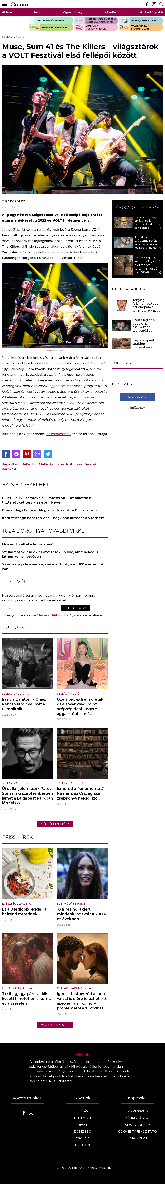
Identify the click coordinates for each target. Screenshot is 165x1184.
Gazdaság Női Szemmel (51, 20)
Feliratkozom (75, 608)
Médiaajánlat (137, 1118)
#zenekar (9, 469)
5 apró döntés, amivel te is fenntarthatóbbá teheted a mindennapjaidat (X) (147, 226)
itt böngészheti (58, 434)
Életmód (64, 903)
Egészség (9, 903)
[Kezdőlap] (19, 4)
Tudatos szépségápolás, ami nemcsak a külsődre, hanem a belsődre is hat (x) (147, 246)
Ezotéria (25, 988)
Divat (82, 1125)
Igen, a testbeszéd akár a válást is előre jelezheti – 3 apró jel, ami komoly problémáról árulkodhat (82, 1000)
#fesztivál (64, 464)
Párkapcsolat (81, 988)
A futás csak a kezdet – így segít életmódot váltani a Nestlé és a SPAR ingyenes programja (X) (147, 268)
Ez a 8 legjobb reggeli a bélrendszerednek (24, 911)
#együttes (10, 464)
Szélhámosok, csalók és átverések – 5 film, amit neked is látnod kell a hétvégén (50, 554)
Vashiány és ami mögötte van (141, 27)
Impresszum (137, 1111)
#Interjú (7, 12)
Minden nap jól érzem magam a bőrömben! (96, 20)
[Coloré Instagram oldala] (154, 4)
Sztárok (79, 903)
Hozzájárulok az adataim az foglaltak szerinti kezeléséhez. (54, 615)
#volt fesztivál (86, 464)
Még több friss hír (55, 1025)
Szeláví (7, 36)
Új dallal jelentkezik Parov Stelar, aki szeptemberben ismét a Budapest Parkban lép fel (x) (27, 795)
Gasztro (25, 903)
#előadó (28, 464)
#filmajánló (111, 12)
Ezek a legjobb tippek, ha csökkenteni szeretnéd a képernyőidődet (144, 327)
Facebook (137, 397)
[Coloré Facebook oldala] (146, 4)
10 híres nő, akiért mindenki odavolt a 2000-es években (81, 914)
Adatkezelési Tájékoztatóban (53, 615)
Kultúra (22, 36)
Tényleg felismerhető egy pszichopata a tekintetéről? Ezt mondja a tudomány (147, 307)
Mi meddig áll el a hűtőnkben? (28, 544)
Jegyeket (9, 358)
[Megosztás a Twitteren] (48, 454)
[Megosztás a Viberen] (37, 454)
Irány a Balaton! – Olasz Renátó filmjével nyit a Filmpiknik (24, 704)
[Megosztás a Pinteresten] (27, 454)
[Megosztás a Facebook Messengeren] (16, 454)
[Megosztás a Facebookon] (6, 454)
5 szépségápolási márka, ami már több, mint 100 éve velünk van (53, 566)
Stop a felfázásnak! (51, 27)
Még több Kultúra (55, 823)
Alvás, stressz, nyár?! (141, 20)
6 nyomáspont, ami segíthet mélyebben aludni (146, 343)
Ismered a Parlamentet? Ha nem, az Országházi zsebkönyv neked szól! (80, 793)
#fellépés (46, 464)
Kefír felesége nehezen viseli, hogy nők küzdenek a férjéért (53, 518)
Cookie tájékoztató (137, 1131)
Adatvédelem (137, 1125)
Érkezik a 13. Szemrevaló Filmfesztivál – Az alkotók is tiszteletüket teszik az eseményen (47, 500)
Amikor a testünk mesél (96, 27)
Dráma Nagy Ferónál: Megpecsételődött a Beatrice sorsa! (51, 510)
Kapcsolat (137, 1138)
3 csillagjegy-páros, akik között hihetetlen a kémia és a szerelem (27, 998)
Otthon (82, 1145)
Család (62, 988)
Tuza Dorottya (14, 201)
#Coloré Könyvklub (151, 12)
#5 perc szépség (72, 12)
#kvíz (37, 12)
